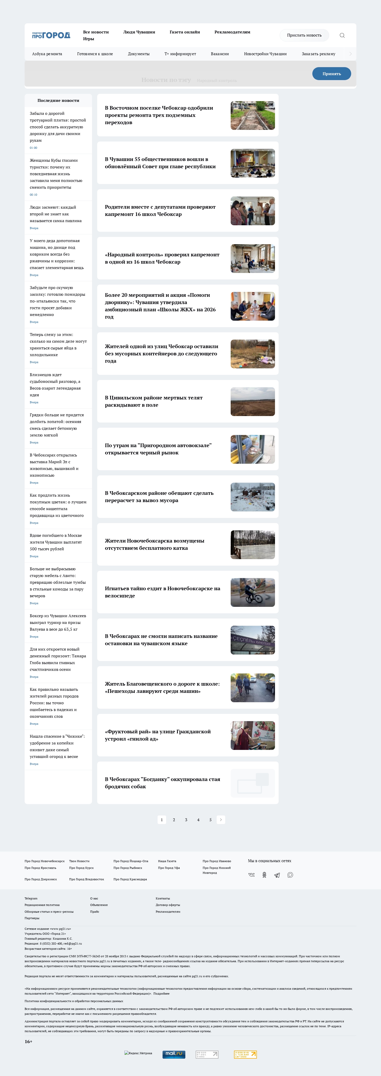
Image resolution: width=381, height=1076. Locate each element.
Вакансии (220, 53)
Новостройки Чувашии (265, 53)
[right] (350, 54)
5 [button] (210, 819)
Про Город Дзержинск (41, 879)
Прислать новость (304, 35)
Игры (88, 38)
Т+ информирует (180, 53)
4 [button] (198, 819)
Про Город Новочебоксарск (45, 861)
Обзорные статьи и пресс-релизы (49, 911)
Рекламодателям (232, 31)
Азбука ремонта (47, 53)
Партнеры (32, 918)
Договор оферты (168, 905)
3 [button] (186, 819)
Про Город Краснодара (130, 879)
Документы (139, 53)
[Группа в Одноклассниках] (264, 875)
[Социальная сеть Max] (290, 875)
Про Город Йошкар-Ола (131, 861)
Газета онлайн (185, 31)
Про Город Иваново (217, 861)
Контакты (163, 898)
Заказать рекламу (319, 53)
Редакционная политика (42, 905)
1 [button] (162, 819)
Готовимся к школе (95, 53)
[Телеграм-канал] (277, 875)
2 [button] (174, 819)
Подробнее (161, 993)
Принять (332, 73)
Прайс (94, 911)
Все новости (96, 31)
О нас (94, 898)
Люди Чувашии (139, 31)
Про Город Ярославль (40, 868)
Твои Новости (79, 861)
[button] (221, 819)
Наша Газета (167, 861)
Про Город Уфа (169, 868)
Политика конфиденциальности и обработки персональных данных (74, 1001)
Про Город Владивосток (86, 879)
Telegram (31, 898)
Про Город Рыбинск (128, 868)
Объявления (99, 905)
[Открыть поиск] (342, 35)
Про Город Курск (81, 868)
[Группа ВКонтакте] (251, 875)
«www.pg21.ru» (60, 929)
